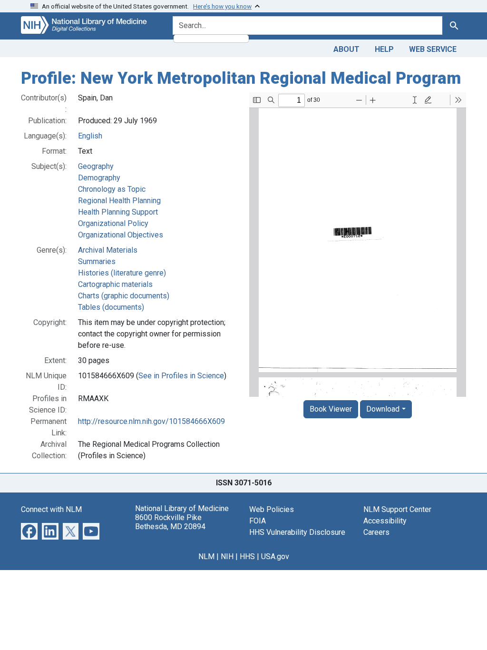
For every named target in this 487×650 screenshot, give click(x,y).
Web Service (433, 49)
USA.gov (275, 556)
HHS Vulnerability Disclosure (297, 532)
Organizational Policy (113, 223)
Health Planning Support (118, 212)
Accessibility (385, 520)
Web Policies (271, 509)
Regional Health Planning (119, 200)
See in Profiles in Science (181, 375)
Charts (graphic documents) (123, 295)
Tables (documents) (111, 307)
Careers (376, 532)
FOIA (257, 520)
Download (382, 409)
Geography (96, 166)
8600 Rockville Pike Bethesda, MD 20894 (170, 522)
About (346, 49)
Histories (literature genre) (122, 272)
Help (384, 49)
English (90, 135)
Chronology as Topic (112, 189)
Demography (99, 177)
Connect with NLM (51, 509)
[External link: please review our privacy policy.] (29, 530)
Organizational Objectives (120, 234)
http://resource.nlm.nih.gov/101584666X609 (151, 421)
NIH (227, 556)
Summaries (97, 261)
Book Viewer (331, 409)
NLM (206, 556)
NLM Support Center (397, 509)
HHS (247, 556)
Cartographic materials (115, 284)
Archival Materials (107, 250)
